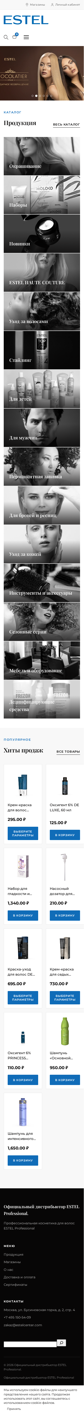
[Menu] (26, 37)
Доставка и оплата (19, 1277)
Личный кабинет (67, 4)
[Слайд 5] (47, 96)
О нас (8, 1270)
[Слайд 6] (51, 96)
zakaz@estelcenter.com (23, 1325)
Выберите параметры (23, 833)
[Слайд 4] (44, 96)
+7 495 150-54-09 (17, 1317)
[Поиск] (6, 37)
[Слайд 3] (40, 96)
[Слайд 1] (33, 96)
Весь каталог (66, 124)
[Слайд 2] (36, 96)
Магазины (37, 4)
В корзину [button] (65, 835)
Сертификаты (15, 1285)
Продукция (13, 1254)
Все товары (68, 751)
